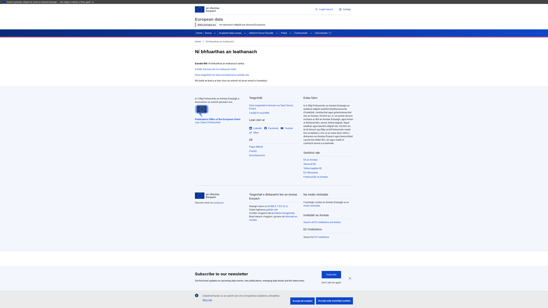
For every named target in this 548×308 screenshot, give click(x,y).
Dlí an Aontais (310, 160)
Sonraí (208, 33)
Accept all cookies (302, 301)
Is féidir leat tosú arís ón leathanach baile (215, 69)
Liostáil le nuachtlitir (259, 113)
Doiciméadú (321, 33)
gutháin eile (272, 209)
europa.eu (218, 202)
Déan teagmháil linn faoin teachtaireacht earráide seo (222, 75)
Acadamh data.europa (230, 33)
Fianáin (253, 151)
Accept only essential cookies (334, 301)
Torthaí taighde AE (312, 168)
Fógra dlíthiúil (256, 147)
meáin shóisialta (311, 205)
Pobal (284, 33)
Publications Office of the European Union (217, 119)
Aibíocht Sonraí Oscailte (261, 33)
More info (207, 300)
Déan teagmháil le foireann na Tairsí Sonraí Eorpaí (271, 107)
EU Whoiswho (310, 172)
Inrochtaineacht (257, 155)
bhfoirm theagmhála (284, 213)
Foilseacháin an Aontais (315, 177)
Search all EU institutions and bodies (322, 222)
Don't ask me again (331, 282)
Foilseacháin (301, 33)
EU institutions (321, 237)
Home (199, 33)
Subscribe (331, 274)
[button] (345, 9)
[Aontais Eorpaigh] (207, 9)
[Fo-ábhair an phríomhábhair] (215, 33)
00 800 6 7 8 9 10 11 (277, 206)
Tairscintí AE (309, 164)
